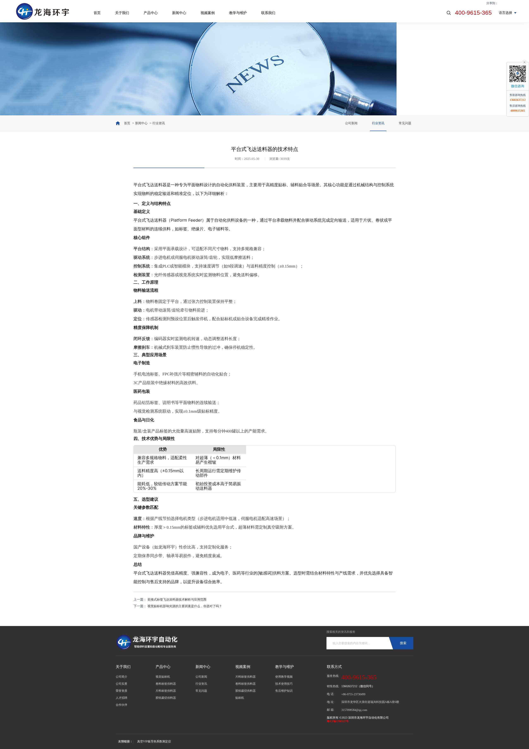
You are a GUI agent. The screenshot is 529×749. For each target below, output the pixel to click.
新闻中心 (179, 13)
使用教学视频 (284, 676)
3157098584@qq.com (354, 710)
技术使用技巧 (284, 683)
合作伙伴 (121, 704)
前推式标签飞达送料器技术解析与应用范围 (177, 599)
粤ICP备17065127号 (338, 721)
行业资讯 (378, 123)
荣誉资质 (121, 690)
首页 (97, 13)
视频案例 (208, 13)
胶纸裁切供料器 (166, 697)
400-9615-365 (473, 13)
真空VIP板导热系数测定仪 (154, 741)
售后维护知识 (284, 690)
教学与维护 (238, 13)
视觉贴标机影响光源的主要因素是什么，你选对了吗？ (185, 606)
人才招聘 (121, 697)
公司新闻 (351, 123)
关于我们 (122, 13)
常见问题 (405, 123)
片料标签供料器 (166, 690)
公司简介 (121, 676)
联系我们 (268, 13)
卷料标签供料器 (166, 683)
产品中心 (151, 13)
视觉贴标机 (163, 676)
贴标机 (239, 697)
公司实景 (121, 683)
